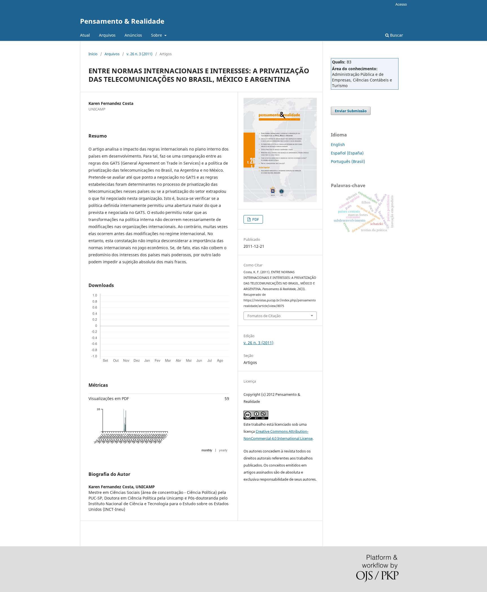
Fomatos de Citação (264, 315)
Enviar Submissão (351, 110)
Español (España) (347, 153)
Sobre (157, 35)
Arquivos (107, 35)
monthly (207, 450)
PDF (255, 219)
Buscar (396, 35)
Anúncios (133, 35)
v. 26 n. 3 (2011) (139, 53)
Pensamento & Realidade (122, 21)
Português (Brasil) (348, 161)
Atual (85, 35)
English (338, 144)
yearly (223, 450)
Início (93, 53)
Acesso (401, 4)
